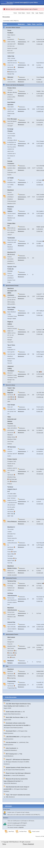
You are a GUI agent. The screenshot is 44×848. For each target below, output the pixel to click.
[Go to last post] (40, 372)
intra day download (11, 742)
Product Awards (12, 459)
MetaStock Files (11, 675)
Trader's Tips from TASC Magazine (11, 390)
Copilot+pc (39, 583)
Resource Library (10, 385)
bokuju (39, 647)
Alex (39, 521)
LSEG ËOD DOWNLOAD (12, 736)
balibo (39, 243)
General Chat (11, 622)
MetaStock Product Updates (10, 209)
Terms (4, 844)
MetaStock (10, 190)
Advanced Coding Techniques (10, 368)
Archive (10, 653)
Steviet (39, 313)
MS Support (41, 93)
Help (33, 13)
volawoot (40, 430)
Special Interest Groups (12, 285)
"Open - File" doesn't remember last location (18, 794)
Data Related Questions (14, 714)
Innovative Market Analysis (13, 27)
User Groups (11, 404)
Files (7, 666)
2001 (8, 399)
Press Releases (12, 521)
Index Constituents (11, 748)
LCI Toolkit (10, 178)
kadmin (40, 471)
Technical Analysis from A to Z (12, 489)
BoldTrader (41, 626)
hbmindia (40, 168)
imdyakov (40, 451)
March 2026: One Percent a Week (14, 717)
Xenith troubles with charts (13, 711)
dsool (39, 501)
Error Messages (12, 119)
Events (13, 657)
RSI (37, 372)
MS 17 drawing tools (11, 753)
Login (30, 9)
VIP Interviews (11, 447)
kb (15, 650)
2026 (9, 708)
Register (35, 9)
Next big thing (12, 678)
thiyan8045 (40, 409)
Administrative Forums (12, 634)
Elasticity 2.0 (40, 329)
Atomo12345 (15, 775)
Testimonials (11, 238)
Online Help (10, 56)
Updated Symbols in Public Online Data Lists (18, 767)
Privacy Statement (28, 844)
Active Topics (21, 13)
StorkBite (40, 684)
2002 (13, 399)
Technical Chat (11, 581)
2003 (8, 401)
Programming (11, 681)
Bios (8, 657)
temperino (40, 122)
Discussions (6, 17)
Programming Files (12, 688)
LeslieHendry (22, 742)
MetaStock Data (11, 477)
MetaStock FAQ (11, 69)
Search (28, 13)
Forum (15, 13)
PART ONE (10, 513)
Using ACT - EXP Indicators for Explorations (18, 759)
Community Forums (11, 578)
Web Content (11, 637)
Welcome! (10, 77)
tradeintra (40, 599)
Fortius (40, 585)
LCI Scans (39, 180)
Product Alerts (11, 88)
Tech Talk (9, 562)
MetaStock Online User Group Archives (11, 441)
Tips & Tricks (11, 345)
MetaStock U (11, 527)
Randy (39, 182)
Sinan (39, 570)
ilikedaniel (40, 229)
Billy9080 (21, 827)
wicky (39, 65)
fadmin (39, 79)
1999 (8, 397)
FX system (39, 241)
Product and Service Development (15, 85)
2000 (13, 397)
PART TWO (10, 516)
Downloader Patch (11, 731)
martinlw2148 (7, 750)
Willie (7, 797)
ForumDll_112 (40, 682)
